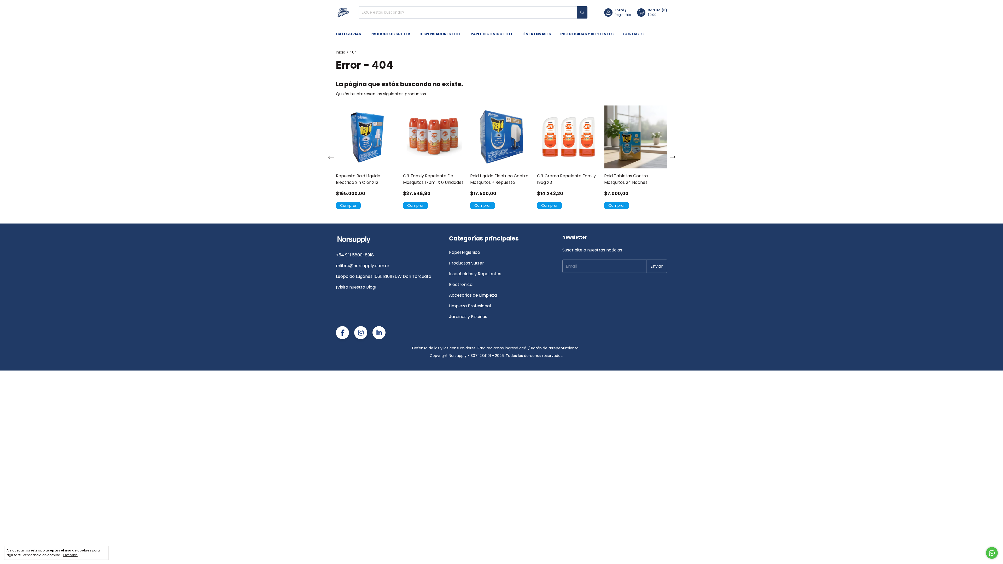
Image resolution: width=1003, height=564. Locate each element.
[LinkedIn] (379, 332)
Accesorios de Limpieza (473, 295)
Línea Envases (536, 34)
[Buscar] (582, 12)
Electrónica (461, 284)
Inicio (340, 52)
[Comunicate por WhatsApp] (992, 553)
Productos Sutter (390, 34)
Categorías (348, 34)
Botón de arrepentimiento (555, 348)
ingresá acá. (516, 348)
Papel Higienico (464, 252)
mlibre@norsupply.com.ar (362, 266)
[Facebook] (342, 332)
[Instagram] (360, 332)
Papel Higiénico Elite (492, 34)
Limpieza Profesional (470, 306)
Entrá (619, 10)
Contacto (633, 34)
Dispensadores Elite (440, 34)
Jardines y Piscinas (468, 317)
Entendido (70, 555)
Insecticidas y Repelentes (587, 34)
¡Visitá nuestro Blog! (356, 287)
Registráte (623, 15)
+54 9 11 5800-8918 (355, 255)
